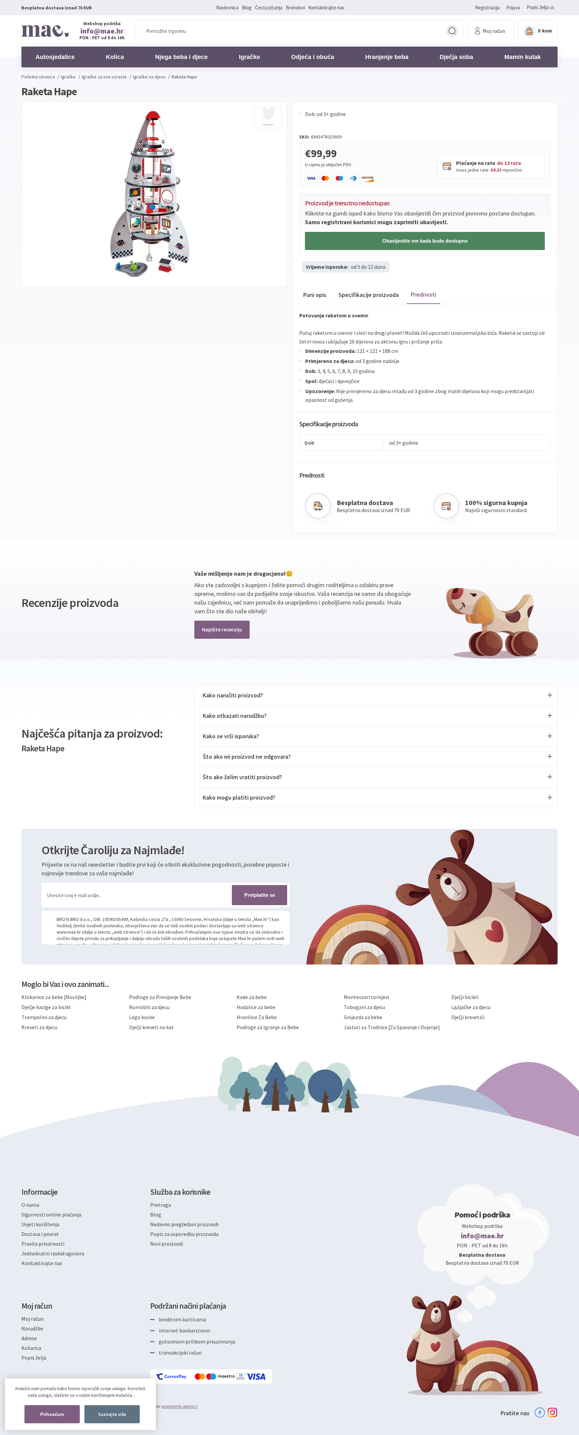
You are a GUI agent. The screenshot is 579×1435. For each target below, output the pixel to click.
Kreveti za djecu (39, 1027)
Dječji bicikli (464, 997)
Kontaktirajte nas (326, 7)
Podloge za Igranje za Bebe (268, 1027)
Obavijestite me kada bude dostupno (425, 241)
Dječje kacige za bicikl (46, 1007)
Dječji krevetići (468, 1017)
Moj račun (32, 1318)
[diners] (241, 1376)
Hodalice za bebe (256, 1007)
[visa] (256, 1376)
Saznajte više (112, 1414)
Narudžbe (32, 1328)
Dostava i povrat (40, 1234)
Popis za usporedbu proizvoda (184, 1234)
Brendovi (295, 7)
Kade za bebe (252, 997)
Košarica (31, 1348)
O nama (30, 1204)
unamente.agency (180, 1406)
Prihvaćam (52, 1414)
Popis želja (33, 1357)
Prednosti (423, 294)
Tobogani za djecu (364, 1007)
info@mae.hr (102, 30)
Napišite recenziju (222, 629)
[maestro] (221, 1376)
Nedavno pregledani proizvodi (184, 1224)
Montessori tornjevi (366, 997)
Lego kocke (142, 1017)
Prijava (513, 7)
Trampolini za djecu (43, 1017)
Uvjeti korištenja (40, 1224)
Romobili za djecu (149, 1007)
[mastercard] (200, 1376)
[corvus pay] (171, 1376)
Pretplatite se (259, 895)
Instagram (553, 1413)
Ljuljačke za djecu (471, 1007)
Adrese (29, 1338)
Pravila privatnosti (42, 1243)
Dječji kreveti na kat (151, 1027)
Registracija (487, 7)
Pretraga (452, 30)
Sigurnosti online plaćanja (51, 1214)
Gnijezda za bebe (363, 1017)
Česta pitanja (268, 7)
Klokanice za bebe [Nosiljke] (53, 997)
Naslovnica (227, 7)
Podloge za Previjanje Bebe (160, 997)
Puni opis (314, 295)
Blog (247, 7)
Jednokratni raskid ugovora (52, 1253)
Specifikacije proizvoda (368, 295)
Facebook (540, 1413)
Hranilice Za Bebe (257, 1017)
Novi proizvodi (166, 1243)
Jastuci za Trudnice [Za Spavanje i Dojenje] (392, 1027)
